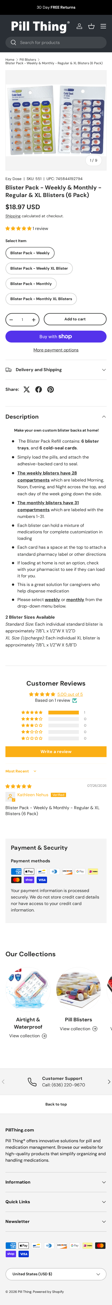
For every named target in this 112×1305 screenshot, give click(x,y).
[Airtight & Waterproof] (28, 989)
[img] (18, 786)
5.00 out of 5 (70, 694)
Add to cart (75, 319)
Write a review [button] (56, 751)
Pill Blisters (28, 59)
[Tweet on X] (27, 389)
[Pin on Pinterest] (51, 389)
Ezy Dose (13, 178)
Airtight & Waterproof (28, 1023)
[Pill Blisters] (78, 989)
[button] (91, 26)
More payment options (56, 350)
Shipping (13, 215)
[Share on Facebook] (39, 389)
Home (9, 59)
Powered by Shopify (48, 1292)
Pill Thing (25, 1292)
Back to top (56, 1104)
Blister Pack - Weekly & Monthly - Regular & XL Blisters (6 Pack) (53, 63)
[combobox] (56, 42)
